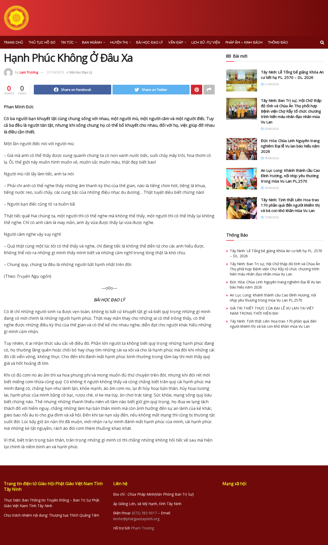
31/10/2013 (55, 72)
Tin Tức (67, 42)
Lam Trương (28, 72)
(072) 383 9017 (144, 512)
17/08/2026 (271, 217)
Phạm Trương (142, 528)
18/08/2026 (271, 158)
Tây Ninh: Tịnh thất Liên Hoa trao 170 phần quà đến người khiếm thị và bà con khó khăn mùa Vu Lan (290, 205)
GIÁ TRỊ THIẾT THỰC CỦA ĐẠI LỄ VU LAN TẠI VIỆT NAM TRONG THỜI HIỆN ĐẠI (272, 311)
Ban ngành (92, 42)
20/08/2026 (271, 129)
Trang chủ (13, 42)
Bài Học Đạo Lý (149, 42)
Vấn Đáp (175, 42)
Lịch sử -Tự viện (205, 42)
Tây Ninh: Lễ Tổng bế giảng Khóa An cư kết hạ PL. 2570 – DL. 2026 (292, 74)
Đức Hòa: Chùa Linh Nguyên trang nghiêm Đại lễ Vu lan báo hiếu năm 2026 (290, 146)
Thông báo (278, 42)
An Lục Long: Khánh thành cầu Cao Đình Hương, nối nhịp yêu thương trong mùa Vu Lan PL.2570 (290, 176)
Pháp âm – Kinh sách (243, 42)
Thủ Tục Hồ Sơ (42, 42)
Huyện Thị (119, 42)
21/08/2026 (271, 84)
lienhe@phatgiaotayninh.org (136, 518)
